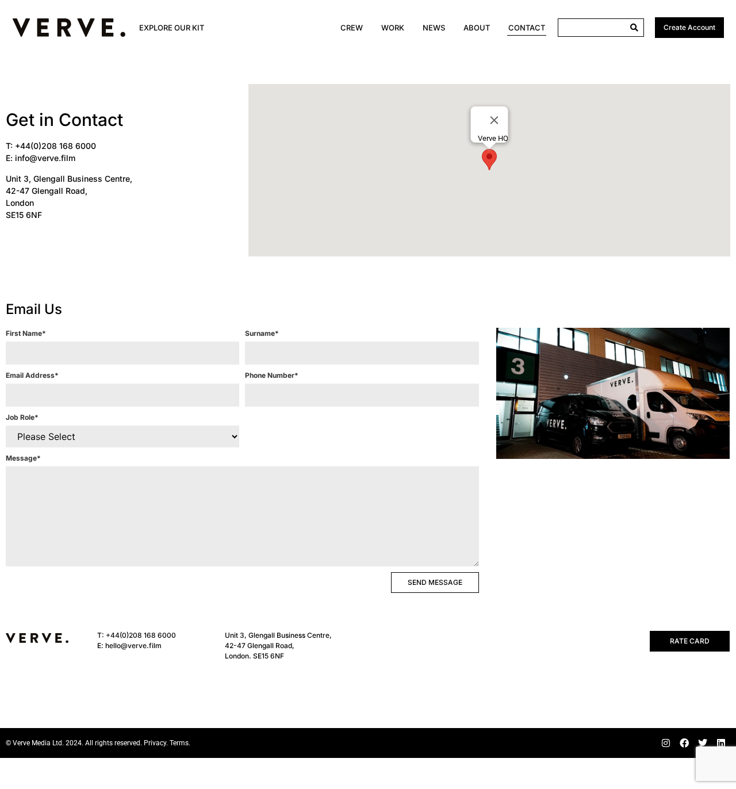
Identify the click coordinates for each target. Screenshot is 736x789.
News (434, 27)
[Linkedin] (721, 743)
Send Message (435, 582)
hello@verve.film (133, 645)
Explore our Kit (171, 27)
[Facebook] (684, 743)
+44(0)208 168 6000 (55, 146)
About (476, 27)
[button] (489, 159)
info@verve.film (45, 158)
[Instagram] (666, 743)
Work (392, 27)
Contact (526, 27)
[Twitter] (702, 743)
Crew (351, 27)
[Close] (494, 120)
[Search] (634, 27)
